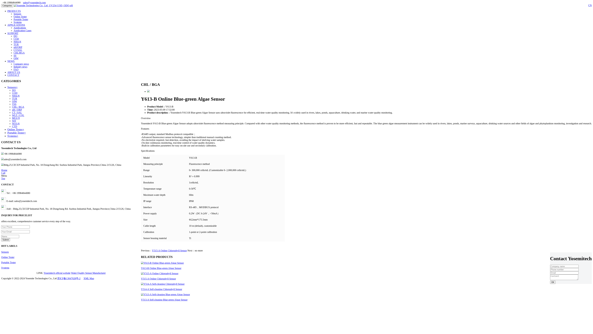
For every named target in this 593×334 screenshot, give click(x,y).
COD (16, 39)
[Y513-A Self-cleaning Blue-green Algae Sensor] (165, 294)
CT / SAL (17, 112)
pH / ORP (17, 109)
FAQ (16, 69)
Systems (18, 22)
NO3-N (16, 123)
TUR (16, 44)
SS (15, 55)
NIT (14, 121)
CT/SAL (18, 50)
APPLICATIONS (16, 25)
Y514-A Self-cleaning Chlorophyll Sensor (161, 289)
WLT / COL (18, 115)
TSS (14, 104)
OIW (16, 58)
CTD (14, 126)
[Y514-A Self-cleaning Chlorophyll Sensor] (163, 284)
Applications (20, 27)
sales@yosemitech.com (34, 2)
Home (4, 170)
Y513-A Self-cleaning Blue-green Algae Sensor (164, 299)
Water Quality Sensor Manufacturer (88, 273)
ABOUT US (13, 72)
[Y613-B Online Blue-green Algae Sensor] (162, 263)
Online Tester (20, 16)
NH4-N (17, 41)
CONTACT (13, 75)
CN (590, 5)
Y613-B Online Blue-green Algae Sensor (161, 268)
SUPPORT (12, 33)
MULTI (16, 118)
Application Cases (22, 30)
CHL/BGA (19, 52)
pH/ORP (18, 47)
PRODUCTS (14, 11)
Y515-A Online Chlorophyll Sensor (169, 250)
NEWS (11, 61)
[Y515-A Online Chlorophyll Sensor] (159, 273)
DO (15, 36)
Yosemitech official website (57, 273)
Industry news (20, 66)
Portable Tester (21, 19)
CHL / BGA (18, 107)
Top (3, 178)
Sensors (17, 14)
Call (3, 173)
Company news (21, 64)
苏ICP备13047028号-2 (68, 278)
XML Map (89, 278)
